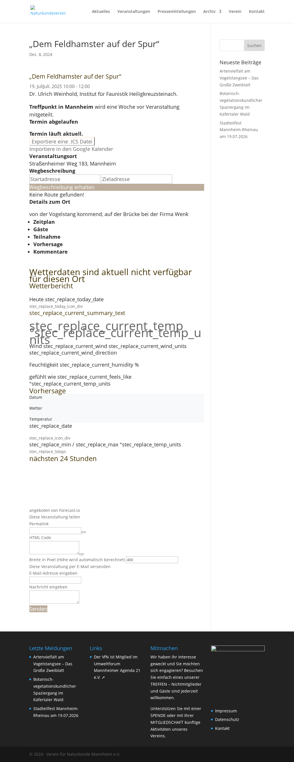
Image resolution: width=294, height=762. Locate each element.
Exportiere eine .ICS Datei (62, 141)
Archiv (209, 11)
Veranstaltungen (133, 11)
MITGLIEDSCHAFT (166, 722)
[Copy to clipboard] (83, 532)
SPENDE (158, 715)
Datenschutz (227, 719)
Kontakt (257, 11)
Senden (38, 608)
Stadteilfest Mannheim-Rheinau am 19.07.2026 (239, 129)
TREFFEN (158, 684)
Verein (235, 11)
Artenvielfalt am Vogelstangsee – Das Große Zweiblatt (239, 78)
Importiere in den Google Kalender (71, 148)
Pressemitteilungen (177, 11)
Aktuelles (101, 11)
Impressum (226, 711)
